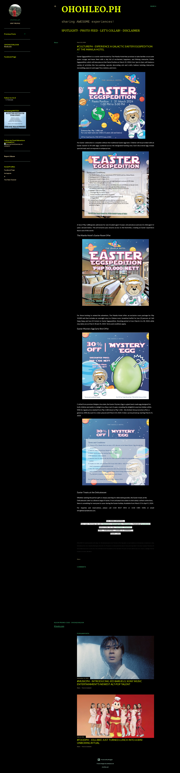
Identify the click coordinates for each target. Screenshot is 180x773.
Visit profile (15, 23)
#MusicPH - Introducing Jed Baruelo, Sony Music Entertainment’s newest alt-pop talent (109, 683)
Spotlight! (70, 30)
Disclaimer (131, 30)
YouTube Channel (123, 527)
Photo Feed (89, 30)
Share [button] (56, 42)
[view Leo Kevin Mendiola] (15, 146)
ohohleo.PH (91, 10)
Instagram (116, 524)
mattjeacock (110, 763)
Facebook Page (9, 170)
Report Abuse (9, 156)
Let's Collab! (110, 30)
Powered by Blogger (107, 759)
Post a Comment (86, 688)
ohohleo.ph (15, 19)
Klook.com (59, 626)
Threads (127, 524)
